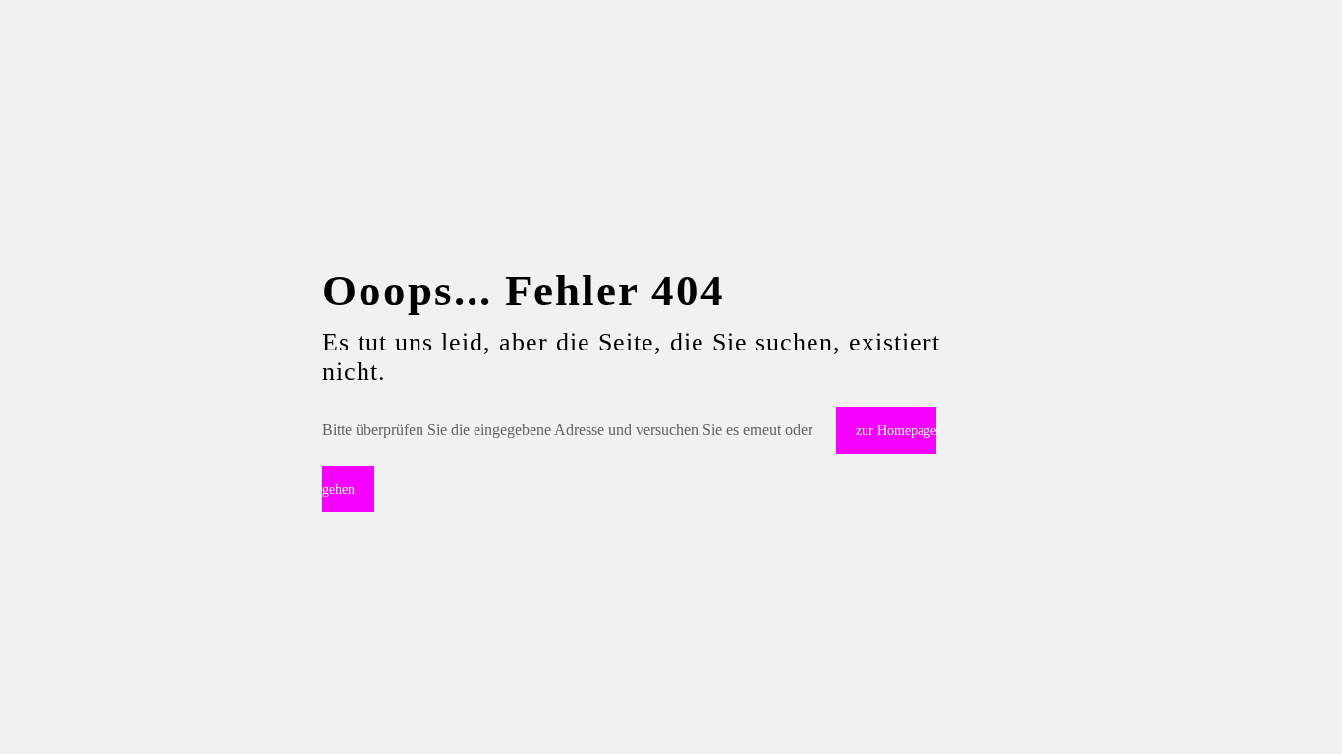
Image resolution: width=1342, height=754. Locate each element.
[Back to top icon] (1247, 713)
